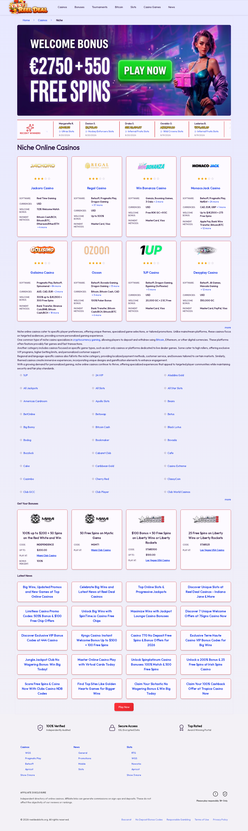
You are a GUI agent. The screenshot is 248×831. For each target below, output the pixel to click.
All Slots (100, 388)
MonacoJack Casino (205, 188)
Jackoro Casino (42, 188)
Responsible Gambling (179, 819)
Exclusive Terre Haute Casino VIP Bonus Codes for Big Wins (205, 640)
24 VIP (99, 375)
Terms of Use (202, 819)
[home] (28, 12)
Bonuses (79, 7)
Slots (133, 7)
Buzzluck (28, 453)
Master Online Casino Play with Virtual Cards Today (97, 662)
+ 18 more (54, 312)
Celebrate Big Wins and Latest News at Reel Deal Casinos (97, 591)
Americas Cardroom (35, 401)
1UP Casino (151, 272)
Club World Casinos (179, 492)
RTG (134, 752)
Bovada (172, 440)
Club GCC (29, 492)
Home (26, 20)
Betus (171, 414)
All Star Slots (175, 388)
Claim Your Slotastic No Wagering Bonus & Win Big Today (151, 688)
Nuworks (136, 763)
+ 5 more (151, 289)
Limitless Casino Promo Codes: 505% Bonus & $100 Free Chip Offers (42, 616)
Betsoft (29, 763)
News (171, 7)
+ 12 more (206, 228)
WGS (28, 752)
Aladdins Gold (176, 375)
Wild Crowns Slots (168, 131)
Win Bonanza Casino (151, 188)
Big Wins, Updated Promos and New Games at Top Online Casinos (42, 591)
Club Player (102, 492)
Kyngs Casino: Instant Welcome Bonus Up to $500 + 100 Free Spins (97, 640)
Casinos (62, 7)
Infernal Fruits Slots (133, 131)
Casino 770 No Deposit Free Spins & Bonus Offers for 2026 (151, 640)
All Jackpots (30, 388)
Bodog (27, 440)
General (82, 752)
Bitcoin (119, 7)
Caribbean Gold (104, 466)
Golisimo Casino (42, 272)
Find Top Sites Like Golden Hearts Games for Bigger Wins (97, 688)
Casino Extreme (177, 466)
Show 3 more (27, 775)
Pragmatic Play (33, 758)
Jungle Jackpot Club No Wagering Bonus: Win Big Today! (42, 664)
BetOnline (29, 414)
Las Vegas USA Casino (158, 560)
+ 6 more (96, 315)
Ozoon (97, 272)
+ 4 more (42, 227)
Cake (26, 466)
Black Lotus (174, 427)
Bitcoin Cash (102, 427)
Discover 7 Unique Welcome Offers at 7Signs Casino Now (206, 613)
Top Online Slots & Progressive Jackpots (151, 589)
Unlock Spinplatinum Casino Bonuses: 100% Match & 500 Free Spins (151, 664)
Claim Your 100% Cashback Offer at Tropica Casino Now (205, 688)
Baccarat (126, 819)
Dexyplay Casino (206, 272)
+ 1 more (221, 207)
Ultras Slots (62, 131)
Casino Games (152, 7)
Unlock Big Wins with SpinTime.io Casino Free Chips (96, 616)
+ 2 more (158, 201)
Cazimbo (28, 479)
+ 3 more (96, 295)
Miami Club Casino (46, 555)
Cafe (171, 453)
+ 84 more (55, 286)
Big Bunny (29, 427)
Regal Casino (96, 188)
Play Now (124, 707)
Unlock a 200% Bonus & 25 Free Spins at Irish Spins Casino (206, 664)
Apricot (29, 769)
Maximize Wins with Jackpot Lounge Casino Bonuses (151, 613)
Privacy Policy (220, 819)
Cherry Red (102, 479)
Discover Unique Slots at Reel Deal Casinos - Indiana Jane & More (206, 591)
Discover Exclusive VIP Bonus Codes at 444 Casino (42, 637)
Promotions (84, 758)
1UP (25, 375)
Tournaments (99, 7)
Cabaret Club (103, 453)
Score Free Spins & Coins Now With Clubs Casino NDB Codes (42, 688)
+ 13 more (114, 286)
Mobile (82, 763)
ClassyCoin (174, 479)
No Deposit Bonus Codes (149, 819)
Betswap (100, 414)
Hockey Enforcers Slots (95, 131)
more (228, 327)
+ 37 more (97, 205)
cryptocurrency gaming (86, 339)
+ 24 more (213, 201)
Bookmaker (102, 440)
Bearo (171, 401)
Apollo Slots (102, 401)
